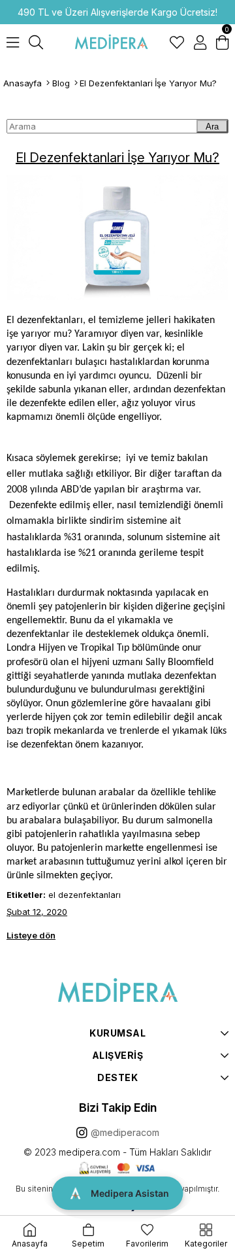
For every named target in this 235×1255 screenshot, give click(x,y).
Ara (212, 126)
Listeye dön (31, 935)
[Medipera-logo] (117, 991)
